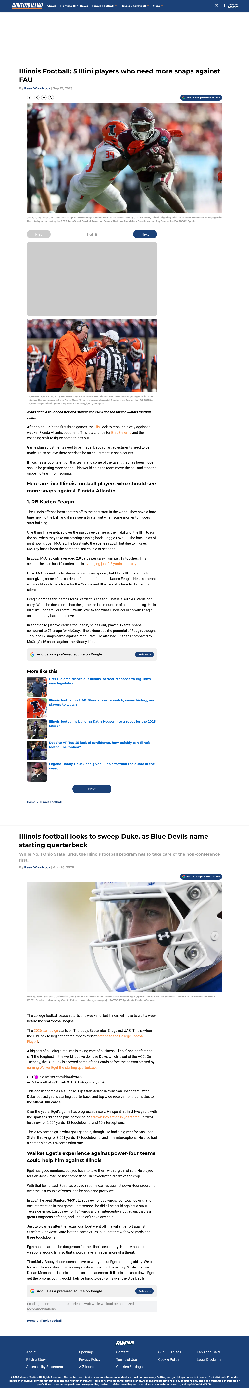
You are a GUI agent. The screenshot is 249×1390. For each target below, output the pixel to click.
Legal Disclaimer (210, 1359)
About (51, 6)
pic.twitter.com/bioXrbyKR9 (60, 1077)
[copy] (51, 97)
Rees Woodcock (37, 88)
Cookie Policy (168, 1359)
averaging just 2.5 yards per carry (110, 564)
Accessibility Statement (44, 1367)
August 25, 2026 (93, 1082)
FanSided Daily (208, 1352)
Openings (86, 1352)
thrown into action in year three (115, 1117)
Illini (97, 427)
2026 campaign (46, 1030)
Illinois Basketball (133, 6)
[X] (216, 5)
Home (31, 802)
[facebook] (224, 5)
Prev (38, 234)
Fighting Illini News (74, 6)
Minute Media (27, 1377)
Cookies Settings (129, 1367)
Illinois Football (103, 6)
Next (145, 234)
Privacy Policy (89, 1359)
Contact (122, 1352)
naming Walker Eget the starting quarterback (62, 1067)
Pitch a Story (36, 1359)
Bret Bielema (121, 432)
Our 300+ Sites (169, 1352)
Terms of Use (126, 1359)
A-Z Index (86, 1367)
